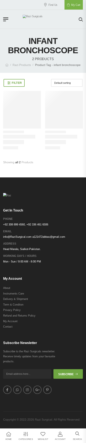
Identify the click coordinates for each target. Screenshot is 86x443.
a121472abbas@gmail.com (48, 236)
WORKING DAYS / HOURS (20, 255)
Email (7, 231)
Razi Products (22, 65)
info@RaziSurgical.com (17, 236)
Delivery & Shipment (15, 299)
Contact (8, 326)
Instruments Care (13, 293)
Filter (17, 82)
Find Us (50, 4)
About (6, 288)
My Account (10, 321)
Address (9, 243)
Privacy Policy (12, 310)
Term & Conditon (13, 304)
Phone (8, 218)
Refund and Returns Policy (19, 315)
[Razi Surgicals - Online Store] (43, 19)
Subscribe (65, 374)
